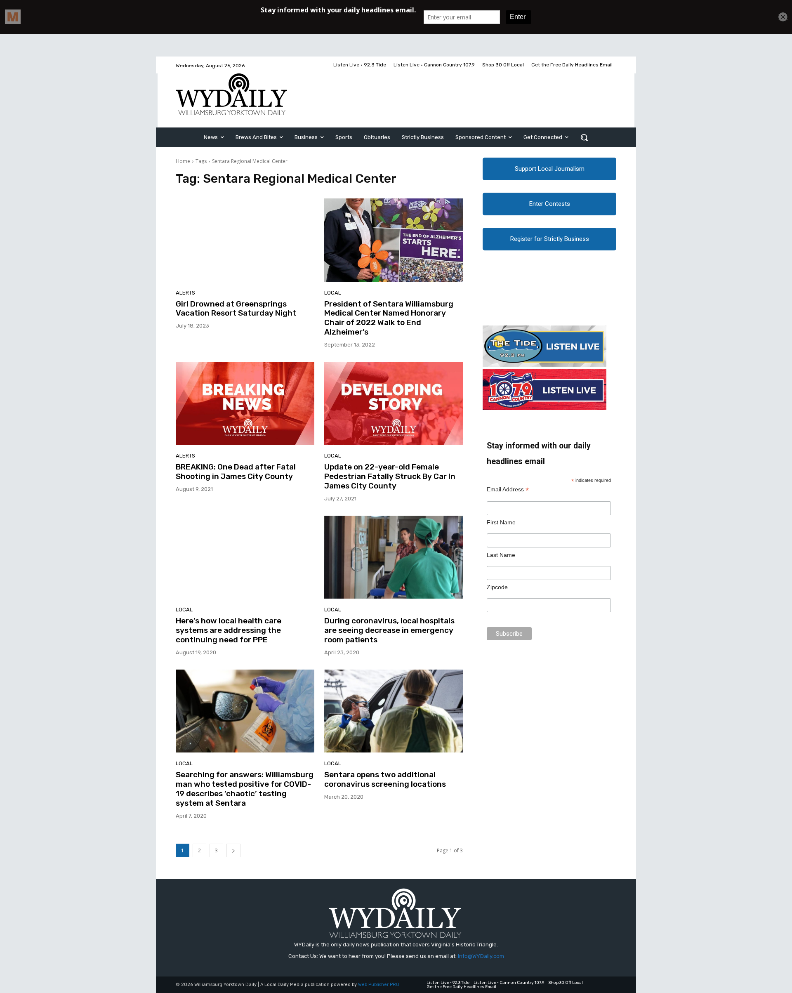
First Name (501, 522)
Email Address (508, 489)
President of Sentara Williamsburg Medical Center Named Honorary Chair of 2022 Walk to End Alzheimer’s (388, 318)
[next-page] (233, 850)
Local (332, 292)
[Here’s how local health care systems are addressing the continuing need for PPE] (245, 557)
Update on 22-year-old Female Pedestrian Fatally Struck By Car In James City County (389, 476)
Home (183, 161)
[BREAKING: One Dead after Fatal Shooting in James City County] (245, 403)
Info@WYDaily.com (481, 956)
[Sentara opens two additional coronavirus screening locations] (393, 711)
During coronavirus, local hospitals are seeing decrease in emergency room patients (389, 630)
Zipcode (497, 587)
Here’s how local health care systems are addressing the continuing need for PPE (228, 630)
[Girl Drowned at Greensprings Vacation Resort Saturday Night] (245, 240)
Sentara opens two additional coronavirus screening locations (385, 779)
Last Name (501, 555)
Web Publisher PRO (378, 984)
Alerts (185, 292)
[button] (584, 137)
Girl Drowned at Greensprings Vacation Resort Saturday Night (236, 308)
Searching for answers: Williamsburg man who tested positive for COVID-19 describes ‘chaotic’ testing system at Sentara (245, 788)
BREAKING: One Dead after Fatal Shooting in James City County (236, 471)
